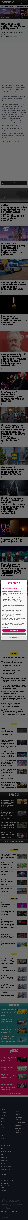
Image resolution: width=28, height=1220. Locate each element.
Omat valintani (14, 634)
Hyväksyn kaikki (14, 630)
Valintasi (22, 588)
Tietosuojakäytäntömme (14, 637)
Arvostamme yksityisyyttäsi (9, 588)
